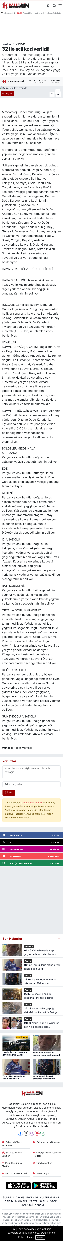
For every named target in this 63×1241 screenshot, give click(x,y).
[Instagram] (31, 1133)
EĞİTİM (9, 1201)
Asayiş (28, 961)
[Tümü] (59, 938)
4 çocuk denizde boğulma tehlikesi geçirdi (38, 996)
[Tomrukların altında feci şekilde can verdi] (16, 1066)
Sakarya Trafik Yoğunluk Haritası (47, 1154)
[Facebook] (20, 1133)
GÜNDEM (8, 1197)
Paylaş (9, 93)
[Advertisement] (31, 900)
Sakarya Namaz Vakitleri (12, 1154)
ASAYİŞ (20, 1197)
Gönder (9, 792)
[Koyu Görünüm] (48, 5)
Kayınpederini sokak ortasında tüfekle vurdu (40, 981)
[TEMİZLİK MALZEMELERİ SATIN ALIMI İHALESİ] (16, 1043)
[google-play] (45, 1186)
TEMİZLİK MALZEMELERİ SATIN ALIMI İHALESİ (14, 1053)
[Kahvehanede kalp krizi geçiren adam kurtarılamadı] (47, 1043)
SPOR (53, 1201)
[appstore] (18, 1186)
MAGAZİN (21, 1201)
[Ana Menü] (60, 5)
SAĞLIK (43, 1201)
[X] (26, 1133)
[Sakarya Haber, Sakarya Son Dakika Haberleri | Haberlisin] (15, 5)
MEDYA (33, 1201)
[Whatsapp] (42, 1133)
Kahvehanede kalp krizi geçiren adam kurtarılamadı (41, 952)
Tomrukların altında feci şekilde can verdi (42, 966)
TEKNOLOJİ (26, 1204)
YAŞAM (39, 1204)
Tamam (40, 1237)
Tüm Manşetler (44, 1163)
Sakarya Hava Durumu (48, 1142)
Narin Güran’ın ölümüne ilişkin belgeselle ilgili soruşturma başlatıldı (41, 1025)
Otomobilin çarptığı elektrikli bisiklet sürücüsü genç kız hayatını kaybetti (42, 1010)
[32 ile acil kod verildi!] (31, 88)
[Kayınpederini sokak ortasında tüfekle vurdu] (47, 1066)
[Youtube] (37, 1133)
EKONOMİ (32, 1197)
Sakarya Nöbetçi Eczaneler (12, 1144)
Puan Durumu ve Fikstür (12, 1165)
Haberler (7, 43)
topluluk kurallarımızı (32, 802)
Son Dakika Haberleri (16, 1173)
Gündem (20, 43)
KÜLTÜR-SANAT (49, 1197)
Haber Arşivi (42, 1173)
